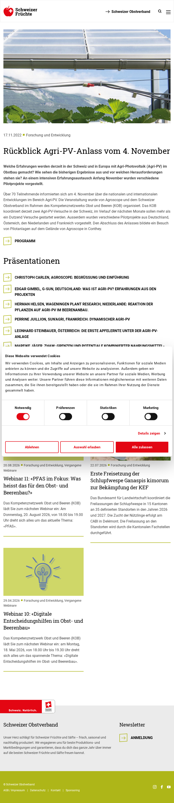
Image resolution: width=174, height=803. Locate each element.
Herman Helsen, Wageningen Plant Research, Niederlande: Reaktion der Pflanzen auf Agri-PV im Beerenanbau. (84, 307)
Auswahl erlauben (87, 447)
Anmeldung (142, 738)
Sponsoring (73, 790)
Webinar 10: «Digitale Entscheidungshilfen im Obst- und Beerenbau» (43, 621)
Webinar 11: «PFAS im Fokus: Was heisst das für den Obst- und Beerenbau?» (42, 485)
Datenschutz (38, 790)
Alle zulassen (142, 447)
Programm (25, 241)
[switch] (65, 416)
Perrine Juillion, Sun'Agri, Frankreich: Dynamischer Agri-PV (72, 319)
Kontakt (55, 790)
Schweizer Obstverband (130, 12)
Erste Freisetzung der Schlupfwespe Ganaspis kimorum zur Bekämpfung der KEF (129, 480)
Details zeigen (149, 433)
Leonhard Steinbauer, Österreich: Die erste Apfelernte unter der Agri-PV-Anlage (86, 334)
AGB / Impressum (14, 790)
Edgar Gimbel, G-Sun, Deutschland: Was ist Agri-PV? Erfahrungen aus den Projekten (85, 292)
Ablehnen (32, 447)
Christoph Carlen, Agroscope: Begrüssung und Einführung (72, 277)
